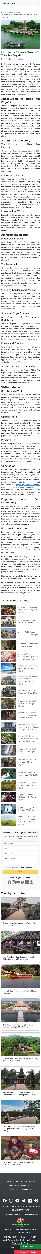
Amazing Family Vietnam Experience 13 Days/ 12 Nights (28, 609)
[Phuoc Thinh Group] (20, 1222)
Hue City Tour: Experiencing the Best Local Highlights (19, 992)
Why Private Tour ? (21, 1243)
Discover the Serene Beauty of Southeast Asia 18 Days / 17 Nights (28, 738)
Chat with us (30, 1246)
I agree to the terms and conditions (19, 867)
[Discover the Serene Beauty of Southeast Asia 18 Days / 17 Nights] (8, 738)
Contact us (26, 1190)
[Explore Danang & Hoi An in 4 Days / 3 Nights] (8, 808)
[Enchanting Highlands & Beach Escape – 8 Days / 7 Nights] (8, 785)
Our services (17, 1181)
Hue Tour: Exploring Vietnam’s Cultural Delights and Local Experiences (18, 958)
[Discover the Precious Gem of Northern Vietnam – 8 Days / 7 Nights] (8, 727)
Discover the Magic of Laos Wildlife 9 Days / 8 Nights (27, 703)
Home (3, 12)
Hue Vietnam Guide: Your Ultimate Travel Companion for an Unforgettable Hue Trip (19, 1093)
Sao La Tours (9, 2)
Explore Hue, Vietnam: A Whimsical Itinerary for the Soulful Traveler (20, 1060)
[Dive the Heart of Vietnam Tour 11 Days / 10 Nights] (8, 773)
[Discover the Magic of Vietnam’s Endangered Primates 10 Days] (8, 715)
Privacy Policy (10, 1236)
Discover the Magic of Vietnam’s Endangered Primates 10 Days (27, 715)
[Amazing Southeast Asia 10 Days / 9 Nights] (8, 621)
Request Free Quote (28, 1252)
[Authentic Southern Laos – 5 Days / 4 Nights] (8, 645)
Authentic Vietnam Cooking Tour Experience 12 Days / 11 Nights (28, 656)
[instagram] (14, 881)
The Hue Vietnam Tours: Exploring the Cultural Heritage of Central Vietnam (18, 1026)
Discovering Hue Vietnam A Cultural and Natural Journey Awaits (19, 1163)
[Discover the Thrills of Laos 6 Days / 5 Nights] (8, 750)
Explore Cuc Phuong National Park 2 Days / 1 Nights (27, 797)
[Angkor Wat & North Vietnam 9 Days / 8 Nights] (8, 633)
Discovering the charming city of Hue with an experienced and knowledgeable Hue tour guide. (19, 1128)
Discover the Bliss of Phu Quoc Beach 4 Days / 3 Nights (28, 668)
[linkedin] (27, 881)
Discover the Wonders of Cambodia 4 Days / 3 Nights (28, 762)
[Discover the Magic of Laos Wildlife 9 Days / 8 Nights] (8, 703)
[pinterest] (31, 881)
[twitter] (23, 881)
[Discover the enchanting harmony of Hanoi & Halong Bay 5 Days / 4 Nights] (8, 680)
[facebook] (10, 881)
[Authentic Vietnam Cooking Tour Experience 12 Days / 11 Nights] (8, 656)
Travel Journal (29, 1181)
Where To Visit (13, 1185)
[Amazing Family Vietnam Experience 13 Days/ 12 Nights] (8, 610)
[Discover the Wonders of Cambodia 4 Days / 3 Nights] (8, 762)
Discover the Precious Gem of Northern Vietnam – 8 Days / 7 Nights (28, 727)
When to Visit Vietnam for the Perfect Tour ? (21, 1238)
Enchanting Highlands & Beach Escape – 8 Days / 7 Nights (28, 785)
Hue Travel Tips (14, 12)
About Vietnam (27, 1185)
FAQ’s (24, 1236)
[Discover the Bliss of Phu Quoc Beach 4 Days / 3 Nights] (8, 668)
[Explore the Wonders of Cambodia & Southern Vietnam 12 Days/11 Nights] (8, 820)
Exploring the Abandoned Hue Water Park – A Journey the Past (20, 924)
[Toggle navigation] (35, 3)
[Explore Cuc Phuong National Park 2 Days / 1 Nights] (8, 797)
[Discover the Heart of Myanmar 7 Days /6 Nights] (8, 691)
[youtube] (18, 881)
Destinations (15, 1190)
